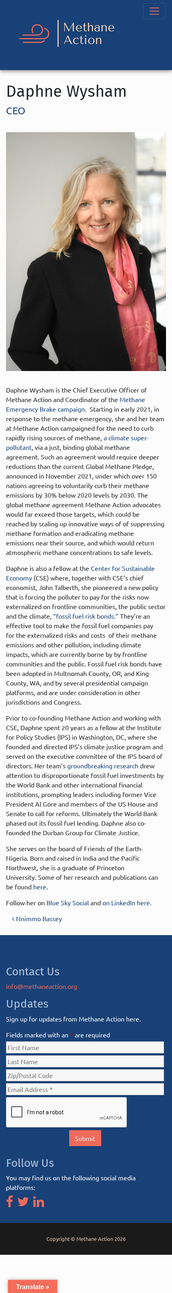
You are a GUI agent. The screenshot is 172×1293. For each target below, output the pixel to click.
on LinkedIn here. (127, 902)
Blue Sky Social (67, 902)
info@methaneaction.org (41, 986)
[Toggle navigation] (154, 11)
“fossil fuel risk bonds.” (85, 616)
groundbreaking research (102, 766)
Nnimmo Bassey (38, 918)
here (39, 887)
